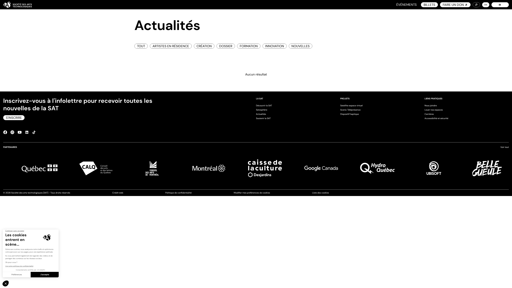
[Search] (476, 4)
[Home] (17, 5)
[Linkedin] (26, 132)
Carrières (429, 114)
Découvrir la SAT (264, 105)
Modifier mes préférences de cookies (252, 192)
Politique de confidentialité (178, 192)
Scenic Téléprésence (350, 109)
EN (485, 4)
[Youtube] (19, 132)
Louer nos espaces (434, 109)
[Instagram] (12, 132)
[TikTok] (33, 132)
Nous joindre (431, 105)
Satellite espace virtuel (351, 105)
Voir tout (504, 147)
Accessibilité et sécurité (436, 118)
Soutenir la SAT (263, 118)
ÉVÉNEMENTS (406, 5)
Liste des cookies (320, 192)
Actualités (261, 114)
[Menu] (500, 4)
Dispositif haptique (349, 114)
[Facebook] (6, 132)
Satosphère (261, 109)
